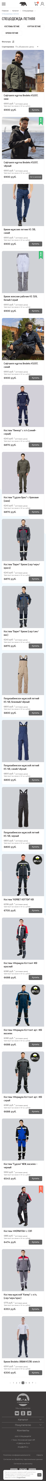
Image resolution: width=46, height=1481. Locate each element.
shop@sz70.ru (23, 1447)
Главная (5, 11)
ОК (39, 1475)
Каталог (15, 11)
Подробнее (21, 1477)
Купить (35, 110)
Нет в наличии (35, 177)
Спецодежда (27, 11)
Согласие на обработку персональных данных (23, 1459)
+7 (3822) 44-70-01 (23, 1443)
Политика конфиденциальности (16, 1455)
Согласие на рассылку (23, 1464)
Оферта (39, 1455)
